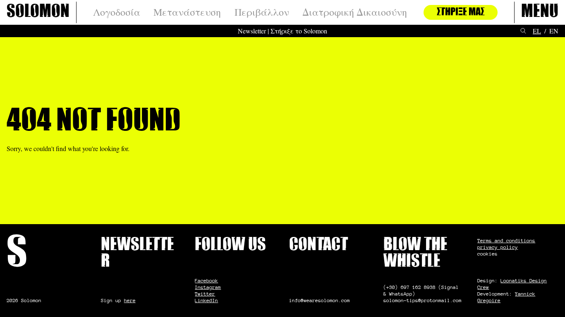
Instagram (208, 287)
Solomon (38, 12)
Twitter (205, 293)
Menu (539, 12)
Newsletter (252, 30)
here (130, 300)
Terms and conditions (506, 240)
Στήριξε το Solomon (299, 30)
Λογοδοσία (116, 12)
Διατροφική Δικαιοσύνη (354, 12)
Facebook (206, 280)
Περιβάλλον (262, 12)
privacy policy (497, 247)
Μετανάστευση (187, 12)
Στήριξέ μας (460, 12)
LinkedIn (206, 300)
